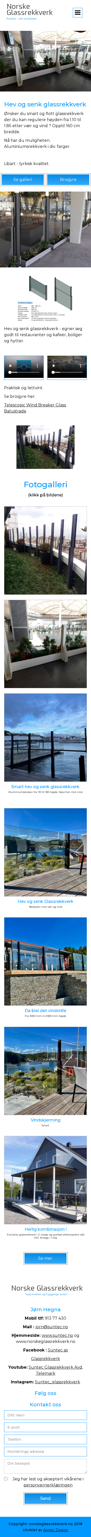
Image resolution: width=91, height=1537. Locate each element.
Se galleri (22, 179)
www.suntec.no (57, 1335)
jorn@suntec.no (51, 1326)
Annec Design (55, 1530)
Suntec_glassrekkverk (57, 1382)
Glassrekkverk (45, 1358)
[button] (77, 12)
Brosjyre (68, 179)
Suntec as (58, 1350)
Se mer (45, 1258)
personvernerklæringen (48, 1485)
